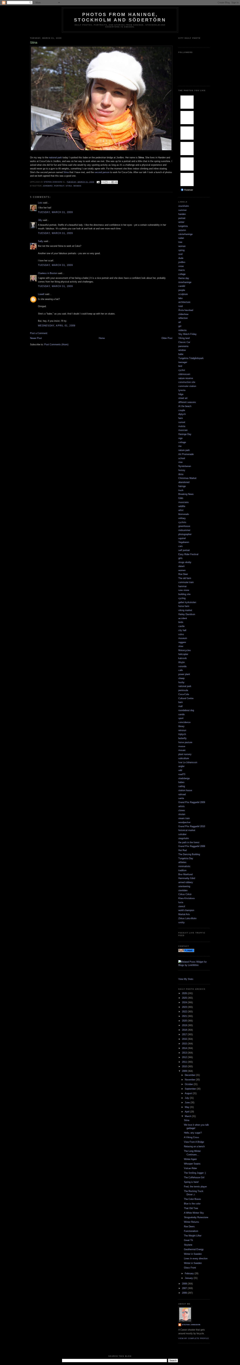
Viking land (184, 338)
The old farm (184, 578)
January (189, 1278)
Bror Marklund (185, 874)
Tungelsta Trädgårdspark (191, 358)
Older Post (166, 338)
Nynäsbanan (184, 466)
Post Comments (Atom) (56, 344)
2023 (185, 1007)
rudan (181, 238)
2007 (185, 1288)
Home (102, 338)
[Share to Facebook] (113, 182)
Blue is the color (192, 1203)
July (187, 1098)
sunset (181, 422)
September (191, 1088)
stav (180, 462)
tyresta (181, 390)
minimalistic (184, 866)
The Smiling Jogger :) (195, 1173)
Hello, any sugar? (193, 1132)
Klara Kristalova (186, 898)
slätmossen (184, 374)
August (189, 1093)
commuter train (186, 582)
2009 (185, 1071)
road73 (181, 774)
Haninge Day (184, 434)
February (189, 1273)
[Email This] (103, 182)
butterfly (182, 738)
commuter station (187, 386)
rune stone (183, 590)
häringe (182, 486)
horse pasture (185, 742)
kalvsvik (182, 658)
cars (180, 546)
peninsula (183, 690)
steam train (184, 818)
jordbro (48, 186)
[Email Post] (98, 182)
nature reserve (185, 378)
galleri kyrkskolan (187, 602)
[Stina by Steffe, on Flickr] (101, 150)
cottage (182, 442)
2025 (185, 998)
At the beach (184, 406)
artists (181, 806)
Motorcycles (184, 650)
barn (180, 702)
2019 (185, 1025)
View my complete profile (193, 1338)
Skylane (188, 1244)
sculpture (183, 294)
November (190, 1079)
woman (77, 186)
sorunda (182, 666)
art (179, 322)
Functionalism (191, 1231)
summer (182, 210)
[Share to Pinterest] (116, 182)
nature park (184, 450)
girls (180, 558)
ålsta (180, 474)
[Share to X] (109, 182)
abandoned (183, 482)
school (181, 458)
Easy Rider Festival (188, 554)
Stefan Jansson (191, 1325)
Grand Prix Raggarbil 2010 (191, 826)
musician (182, 430)
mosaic (182, 750)
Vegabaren (183, 542)
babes (181, 782)
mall (180, 706)
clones (181, 810)
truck (180, 490)
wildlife (181, 506)
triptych (182, 734)
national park (55, 157)
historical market (186, 830)
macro (181, 270)
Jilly (40, 220)
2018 (185, 1030)
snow (181, 266)
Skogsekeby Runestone (196, 1217)
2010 (185, 1066)
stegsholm (183, 838)
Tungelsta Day (185, 858)
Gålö (180, 498)
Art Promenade (186, 454)
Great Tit (188, 1240)
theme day (183, 278)
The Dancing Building (189, 854)
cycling (182, 598)
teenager (182, 362)
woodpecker (184, 822)
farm (180, 418)
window (182, 350)
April (187, 1111)
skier (180, 646)
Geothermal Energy (194, 1249)
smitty (181, 922)
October (189, 1084)
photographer (185, 534)
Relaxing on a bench (194, 1146)
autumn (182, 230)
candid (181, 286)
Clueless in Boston (47, 273)
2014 (185, 1048)
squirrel (182, 538)
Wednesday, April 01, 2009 (56, 325)
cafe (180, 670)
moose (181, 746)
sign (180, 438)
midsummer (184, 530)
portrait (59, 186)
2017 (185, 1034)
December (190, 1075)
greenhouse (184, 526)
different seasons (187, 402)
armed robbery (185, 882)
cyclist (181, 370)
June (187, 1102)
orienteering (184, 886)
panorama (183, 346)
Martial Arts (184, 914)
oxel (180, 254)
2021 (185, 1016)
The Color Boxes (192, 1199)
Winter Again (190, 1159)
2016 (185, 1039)
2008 (185, 1283)
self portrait (184, 550)
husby (181, 682)
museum (182, 638)
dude (180, 258)
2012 (185, 1057)
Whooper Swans (192, 1163)
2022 (185, 1011)
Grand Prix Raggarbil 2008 (191, 846)
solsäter (182, 834)
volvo (181, 634)
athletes (182, 862)
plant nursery (185, 754)
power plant (184, 674)
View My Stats (185, 979)
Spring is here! (191, 1182)
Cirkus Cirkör (185, 894)
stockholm (183, 206)
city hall (182, 630)
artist (180, 510)
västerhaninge (185, 234)
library (181, 726)
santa (181, 798)
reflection (183, 318)
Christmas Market (187, 478)
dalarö (181, 566)
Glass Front (190, 1267)
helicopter (183, 654)
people (181, 290)
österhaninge (184, 282)
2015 (185, 1043)
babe (180, 354)
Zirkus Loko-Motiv (187, 918)
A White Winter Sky (194, 1212)
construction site (186, 382)
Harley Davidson (186, 614)
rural (180, 306)
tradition (182, 870)
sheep (181, 678)
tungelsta (183, 226)
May (187, 1107)
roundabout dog (186, 710)
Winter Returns (191, 1222)
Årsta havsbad (185, 310)
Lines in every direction (195, 1258)
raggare (182, 642)
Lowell (41, 294)
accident (182, 618)
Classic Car (184, 342)
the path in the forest (188, 842)
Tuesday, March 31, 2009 (55, 212)
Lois (40, 202)
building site (184, 594)
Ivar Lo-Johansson (187, 762)
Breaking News (186, 494)
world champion (186, 910)
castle (181, 626)
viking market (185, 610)
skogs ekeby (184, 562)
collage (182, 274)
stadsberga (184, 778)
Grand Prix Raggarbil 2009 (191, 802)
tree (180, 242)
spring (181, 250)
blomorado (183, 514)
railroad (182, 794)
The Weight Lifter (192, 1235)
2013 (185, 1052)
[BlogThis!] (106, 182)
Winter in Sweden (193, 1254)
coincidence (184, 722)
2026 (185, 993)
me (179, 446)
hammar (182, 586)
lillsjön (181, 662)
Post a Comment (38, 333)
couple (181, 410)
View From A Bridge (194, 1142)
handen (182, 214)
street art (182, 398)
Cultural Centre (185, 698)
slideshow (183, 314)
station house (185, 790)
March (188, 1116)
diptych (182, 414)
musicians (183, 502)
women (182, 570)
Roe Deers (189, 1226)
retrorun (182, 730)
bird (180, 366)
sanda (181, 714)
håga (180, 394)
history (181, 470)
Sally (40, 241)
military (182, 518)
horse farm (183, 606)
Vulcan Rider (190, 1168)
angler (181, 766)
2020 (185, 1020)
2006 (185, 1292)
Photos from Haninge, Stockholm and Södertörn (120, 17)
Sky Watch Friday (187, 334)
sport (180, 718)
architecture (184, 302)
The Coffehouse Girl (194, 1177)
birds (180, 622)
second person (101, 172)
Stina (66, 172)
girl (179, 326)
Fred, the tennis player (195, 1186)
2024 (185, 1002)
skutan (181, 814)
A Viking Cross (191, 1137)
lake (180, 298)
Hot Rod (182, 850)
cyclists (182, 522)
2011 (185, 1062)
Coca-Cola (183, 694)
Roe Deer (183, 574)
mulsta (181, 426)
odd (180, 770)
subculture (183, 758)
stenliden (182, 890)
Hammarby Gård (186, 878)
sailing (181, 786)
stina (69, 186)
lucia (180, 902)
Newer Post (36, 338)
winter (181, 222)
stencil (181, 906)
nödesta (182, 330)
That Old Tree (191, 1208)
